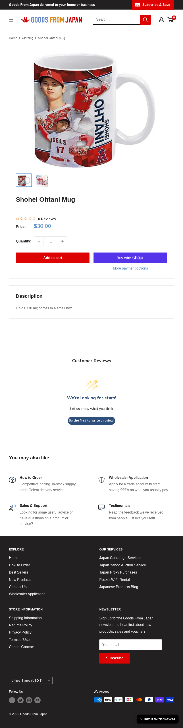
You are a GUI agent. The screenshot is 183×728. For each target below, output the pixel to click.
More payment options (130, 268)
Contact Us (18, 587)
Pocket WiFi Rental (114, 580)
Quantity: (23, 241)
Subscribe (114, 658)
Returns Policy (20, 625)
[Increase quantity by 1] (62, 241)
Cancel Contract (22, 647)
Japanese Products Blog (118, 587)
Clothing (27, 38)
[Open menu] (11, 19)
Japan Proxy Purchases (118, 572)
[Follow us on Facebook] (12, 700)
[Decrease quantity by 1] (39, 241)
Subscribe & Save (156, 4)
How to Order (19, 565)
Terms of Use (19, 640)
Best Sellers (18, 572)
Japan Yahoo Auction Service (122, 565)
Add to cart (52, 258)
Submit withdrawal (157, 719)
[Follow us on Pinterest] (37, 700)
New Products (20, 580)
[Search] (145, 20)
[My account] (161, 19)
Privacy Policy (20, 632)
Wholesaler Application (27, 594)
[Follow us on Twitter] (20, 700)
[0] (170, 19)
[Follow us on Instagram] (29, 700)
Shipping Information (25, 618)
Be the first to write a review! (91, 420)
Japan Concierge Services (120, 558)
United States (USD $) (27, 680)
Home (13, 38)
